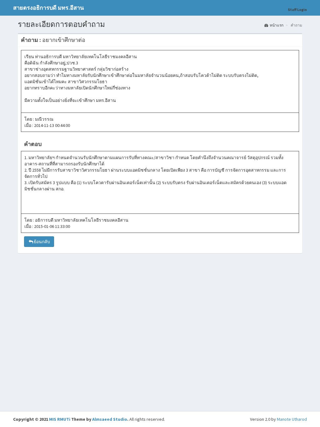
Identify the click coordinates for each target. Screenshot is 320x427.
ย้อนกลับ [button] (42, 241)
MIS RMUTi (59, 419)
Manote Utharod (292, 419)
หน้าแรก (276, 25)
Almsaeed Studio (109, 419)
